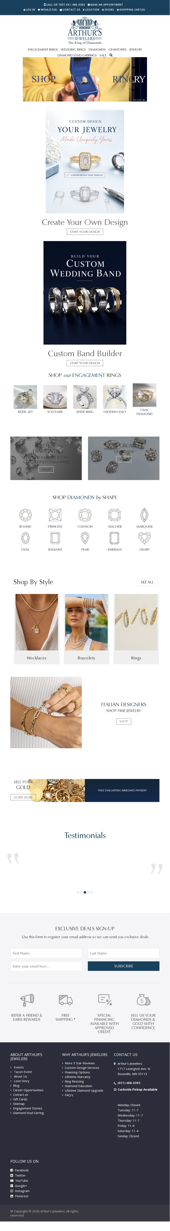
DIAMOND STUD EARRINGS (77, 55)
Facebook (21, 1164)
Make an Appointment (106, 4)
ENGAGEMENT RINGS (43, 49)
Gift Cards (20, 1093)
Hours (109, 9)
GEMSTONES (118, 49)
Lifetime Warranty (77, 1070)
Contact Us (71, 9)
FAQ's (69, 1089)
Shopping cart (132, 9)
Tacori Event (22, 1065)
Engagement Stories (27, 1102)
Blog (16, 1079)
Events (18, 1061)
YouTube (21, 1174)
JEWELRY (135, 49)
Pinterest (21, 1190)
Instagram (22, 1185)
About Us (20, 1070)
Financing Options (77, 1066)
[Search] (111, 55)
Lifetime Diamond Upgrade (84, 1084)
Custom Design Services (82, 1061)
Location (92, 9)
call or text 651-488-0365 (65, 4)
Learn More (23, 797)
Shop (46, 469)
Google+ (20, 1179)
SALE (103, 55)
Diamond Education (78, 1080)
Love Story (21, 1075)
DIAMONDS (97, 49)
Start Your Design (85, 232)
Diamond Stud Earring (28, 1106)
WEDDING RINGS (73, 49)
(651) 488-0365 (129, 1076)
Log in (30, 9)
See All (147, 582)
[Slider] (85, 79)
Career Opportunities (28, 1084)
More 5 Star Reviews (80, 1057)
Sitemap (19, 1097)
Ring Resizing (74, 1075)
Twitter (20, 1169)
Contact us (20, 1088)
